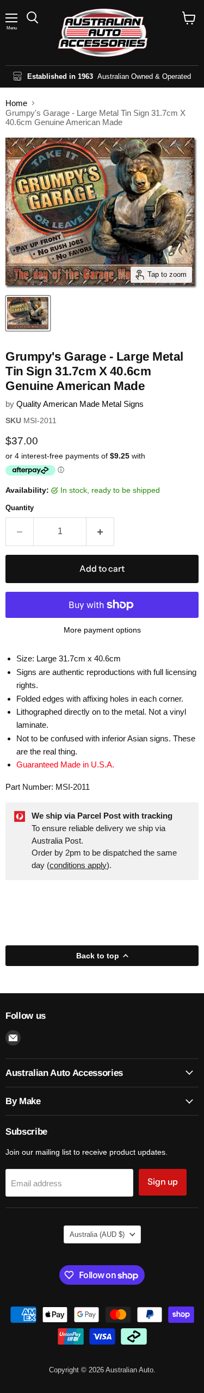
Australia (97, 1234)
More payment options (102, 630)
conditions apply (78, 865)
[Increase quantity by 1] (100, 531)
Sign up (162, 1182)
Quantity (19, 508)
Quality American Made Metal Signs (80, 403)
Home (16, 103)
